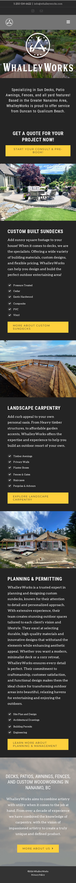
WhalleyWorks (41, 871)
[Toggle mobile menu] (68, 22)
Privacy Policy (38, 875)
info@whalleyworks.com (48, 3)
